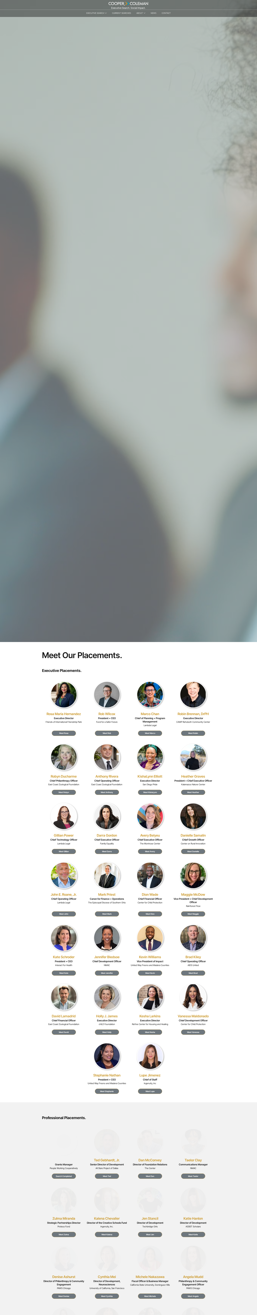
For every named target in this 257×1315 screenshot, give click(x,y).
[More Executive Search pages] (106, 13)
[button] (64, 1176)
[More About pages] (144, 13)
